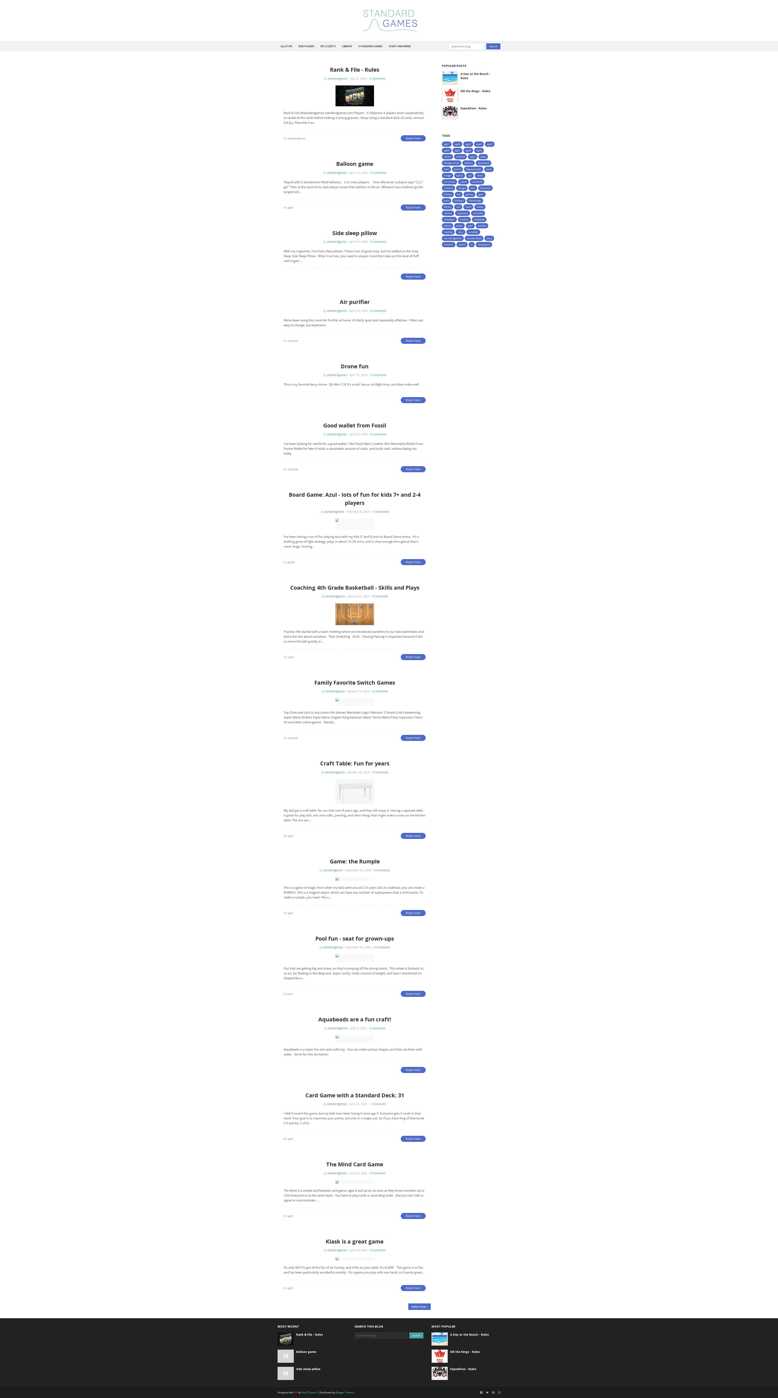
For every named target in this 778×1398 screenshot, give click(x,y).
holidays (459, 200)
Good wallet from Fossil (354, 425)
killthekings (475, 200)
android (460, 156)
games (469, 194)
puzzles (482, 225)
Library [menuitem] (347, 46)
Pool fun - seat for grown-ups (354, 938)
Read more (413, 138)
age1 (447, 144)
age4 (479, 144)
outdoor (464, 219)
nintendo (478, 213)
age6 (447, 150)
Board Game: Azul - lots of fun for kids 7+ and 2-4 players (354, 499)
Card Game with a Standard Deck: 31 (354, 1095)
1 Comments (378, 1104)
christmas (449, 181)
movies (448, 213)
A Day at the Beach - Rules (476, 76)
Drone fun (355, 366)
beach (457, 169)
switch (462, 244)
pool (470, 225)
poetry (447, 225)
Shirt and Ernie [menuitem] (400, 46)
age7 (457, 150)
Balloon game (354, 163)
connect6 (477, 181)
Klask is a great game (355, 1241)
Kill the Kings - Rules (475, 91)
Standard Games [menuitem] (370, 46)
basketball (483, 163)
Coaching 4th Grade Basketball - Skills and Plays (354, 587)
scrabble (473, 232)
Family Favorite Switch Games (354, 682)
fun (459, 194)
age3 (468, 144)
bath (446, 169)
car (470, 175)
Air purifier (355, 302)
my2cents (462, 213)
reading (448, 232)
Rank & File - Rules (354, 69)
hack (446, 200)
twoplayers (484, 244)
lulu (458, 207)
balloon (468, 163)
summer (448, 244)
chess (480, 175)
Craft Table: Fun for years (354, 763)
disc (473, 188)
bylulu (459, 175)
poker (459, 225)
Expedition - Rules (474, 108)
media (479, 207)
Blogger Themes (345, 1392)
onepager (449, 219)
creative (448, 188)
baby (483, 156)
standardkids (474, 238)
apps (472, 156)
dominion (485, 188)
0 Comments (377, 78)
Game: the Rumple (355, 861)
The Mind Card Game (354, 1164)
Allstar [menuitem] (286, 46)
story (489, 238)
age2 (457, 144)
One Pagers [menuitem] (306, 46)
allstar (447, 156)
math (468, 207)
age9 (479, 150)
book (489, 169)
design (462, 188)
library (447, 207)
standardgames (337, 78)
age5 (490, 144)
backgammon (451, 163)
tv (472, 244)
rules (460, 232)
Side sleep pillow (354, 233)
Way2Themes (309, 1392)
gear (481, 194)
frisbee (448, 194)
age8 (468, 150)
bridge (447, 175)
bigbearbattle (473, 169)
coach (463, 181)
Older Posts (418, 1306)
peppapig (479, 219)
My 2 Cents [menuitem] (328, 46)
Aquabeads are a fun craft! (354, 1019)
